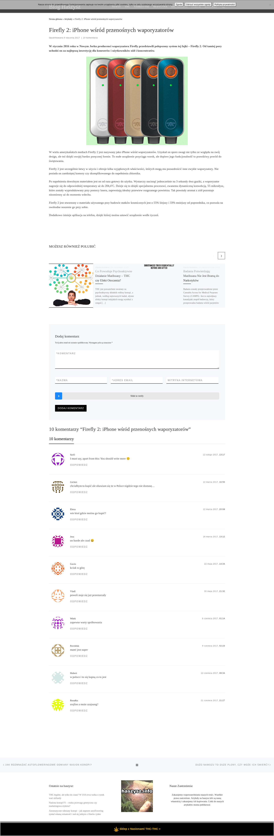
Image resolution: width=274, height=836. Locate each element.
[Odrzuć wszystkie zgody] (270, 4)
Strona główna (55, 19)
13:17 (222, 455)
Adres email (122, 380)
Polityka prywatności (225, 4)
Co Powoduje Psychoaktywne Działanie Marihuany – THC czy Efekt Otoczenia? (113, 276)
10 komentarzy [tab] (61, 438)
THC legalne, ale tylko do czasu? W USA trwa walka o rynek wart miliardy (76, 796)
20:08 (222, 509)
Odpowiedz (79, 464)
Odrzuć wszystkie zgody (198, 4)
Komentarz (66, 353)
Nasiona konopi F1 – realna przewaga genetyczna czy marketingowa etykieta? (73, 804)
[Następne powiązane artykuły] (221, 255)
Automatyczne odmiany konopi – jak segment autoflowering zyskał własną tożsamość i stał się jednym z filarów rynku (76, 812)
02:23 (222, 646)
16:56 (222, 482)
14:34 (222, 564)
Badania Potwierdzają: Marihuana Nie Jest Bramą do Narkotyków (201, 276)
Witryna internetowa (185, 380)
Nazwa (62, 380)
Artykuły (68, 19)
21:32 (222, 591)
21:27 (222, 700)
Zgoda (179, 4)
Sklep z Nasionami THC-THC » (140, 828)
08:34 (222, 673)
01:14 (222, 618)
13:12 (222, 537)
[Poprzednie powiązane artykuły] (213, 255)
